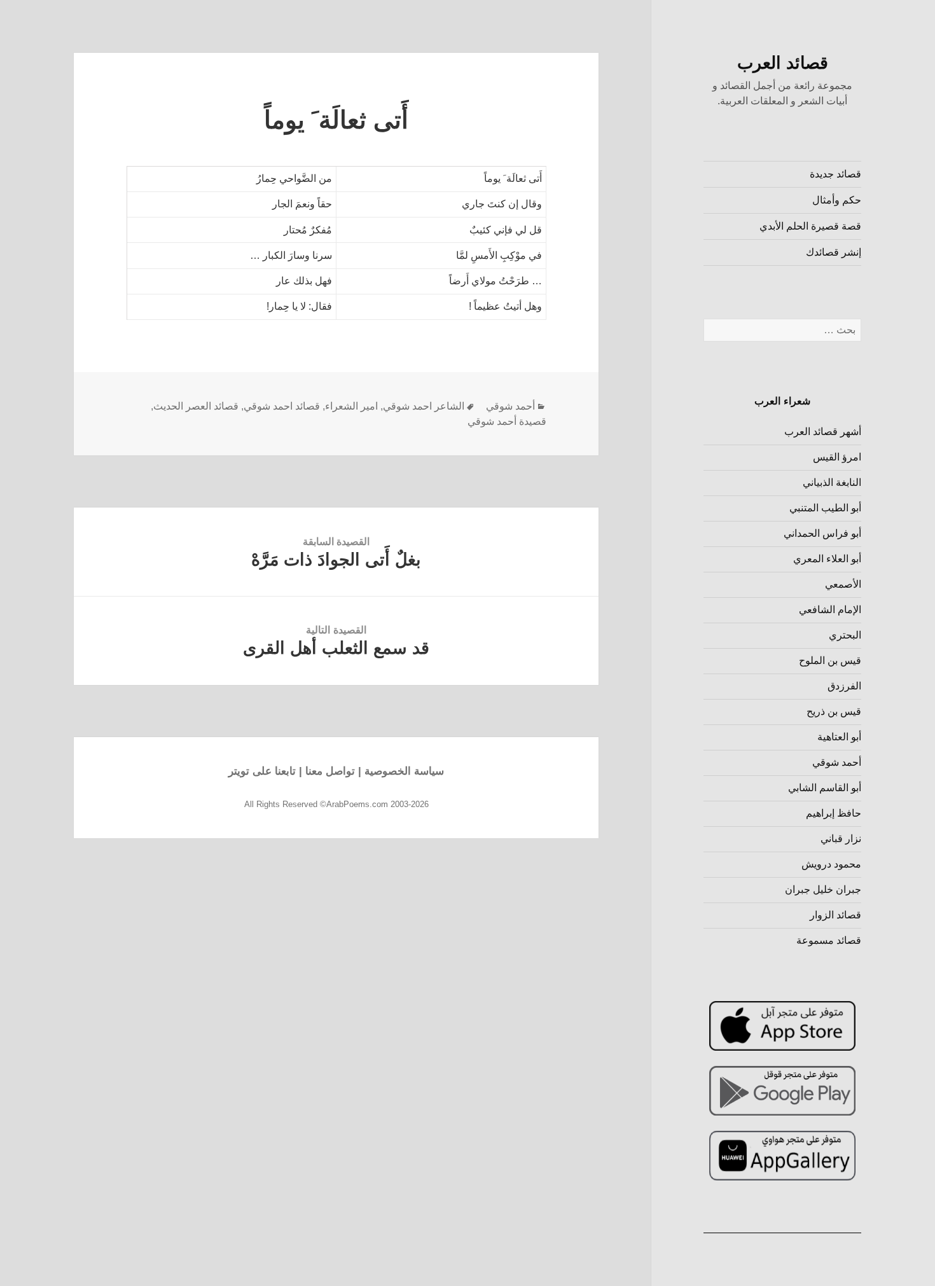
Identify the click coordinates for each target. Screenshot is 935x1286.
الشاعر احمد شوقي (423, 406)
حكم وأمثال (836, 200)
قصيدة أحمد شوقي (507, 421)
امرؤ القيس (837, 457)
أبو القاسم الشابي (824, 787)
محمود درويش (831, 864)
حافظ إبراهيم (833, 813)
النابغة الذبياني (832, 482)
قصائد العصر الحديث (196, 406)
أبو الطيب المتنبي (825, 507)
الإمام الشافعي (830, 609)
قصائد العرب (782, 63)
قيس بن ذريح (834, 711)
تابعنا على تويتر (262, 771)
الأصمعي (843, 584)
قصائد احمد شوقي (282, 406)
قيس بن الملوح (830, 660)
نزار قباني (841, 838)
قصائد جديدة (835, 174)
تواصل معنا (330, 771)
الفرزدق (844, 686)
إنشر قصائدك (833, 252)
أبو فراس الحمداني (822, 533)
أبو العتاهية (839, 736)
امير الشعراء (351, 406)
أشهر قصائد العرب (822, 431)
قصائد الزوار (835, 914)
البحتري (845, 635)
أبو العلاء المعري (827, 558)
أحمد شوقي (836, 762)
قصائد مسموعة (828, 940)
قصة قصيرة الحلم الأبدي (810, 226)
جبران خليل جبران (823, 889)
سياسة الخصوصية (404, 771)
